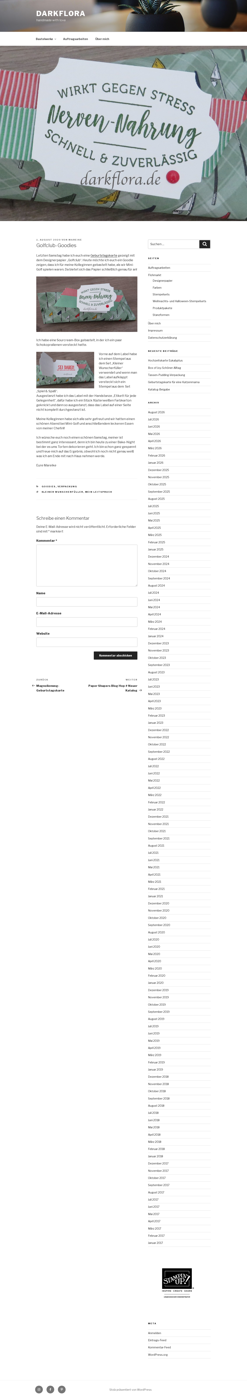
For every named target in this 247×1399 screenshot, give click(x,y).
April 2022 (154, 787)
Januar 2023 (155, 722)
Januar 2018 (155, 1156)
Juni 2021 (153, 860)
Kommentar (46, 541)
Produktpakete (162, 308)
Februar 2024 (156, 628)
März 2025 (155, 535)
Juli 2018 (153, 1112)
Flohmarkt (154, 275)
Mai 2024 (154, 607)
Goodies (49, 486)
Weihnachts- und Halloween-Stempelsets (179, 301)
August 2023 (156, 672)
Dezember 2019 (158, 990)
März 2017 (154, 1228)
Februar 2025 (156, 542)
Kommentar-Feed (159, 1347)
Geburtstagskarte (104, 255)
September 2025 (159, 491)
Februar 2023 (156, 715)
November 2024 (158, 564)
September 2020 (159, 925)
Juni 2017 (153, 1206)
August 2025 (156, 498)
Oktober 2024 (157, 571)
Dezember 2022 (158, 730)
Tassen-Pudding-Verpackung (166, 375)
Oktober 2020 (157, 917)
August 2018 (156, 1105)
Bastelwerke (44, 39)
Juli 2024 (153, 592)
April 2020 (154, 961)
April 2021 (154, 874)
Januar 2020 (156, 982)
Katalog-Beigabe (159, 389)
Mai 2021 (153, 867)
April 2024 (154, 614)
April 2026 (154, 441)
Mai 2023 (154, 694)
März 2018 (154, 1141)
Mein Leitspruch (99, 492)
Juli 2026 (153, 419)
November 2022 (158, 737)
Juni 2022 (154, 773)
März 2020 (155, 968)
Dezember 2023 (158, 643)
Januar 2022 (155, 809)
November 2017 (158, 1170)
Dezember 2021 (158, 816)
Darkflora (61, 13)
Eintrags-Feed (157, 1340)
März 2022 (155, 795)
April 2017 (154, 1221)
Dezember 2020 (158, 903)
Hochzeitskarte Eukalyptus (165, 360)
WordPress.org (158, 1354)
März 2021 (154, 881)
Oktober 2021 (157, 831)
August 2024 (156, 585)
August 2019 (156, 1019)
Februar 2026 (156, 455)
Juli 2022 (153, 766)
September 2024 (159, 578)
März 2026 (155, 448)
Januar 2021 (155, 896)
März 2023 (155, 708)
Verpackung (67, 486)
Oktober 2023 (157, 657)
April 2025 (154, 527)
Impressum (155, 330)
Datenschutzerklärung (162, 337)
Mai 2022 (154, 780)
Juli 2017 (153, 1199)
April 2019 (154, 1047)
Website (43, 633)
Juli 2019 (153, 1026)
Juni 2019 (154, 1033)
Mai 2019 (154, 1040)
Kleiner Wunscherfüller (62, 492)
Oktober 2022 (157, 744)
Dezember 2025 (158, 470)
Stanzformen (161, 314)
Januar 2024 (155, 636)
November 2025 (158, 477)
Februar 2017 (156, 1235)
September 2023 (159, 665)
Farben (157, 287)
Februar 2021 (156, 888)
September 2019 (159, 1011)
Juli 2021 (153, 852)
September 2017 (158, 1185)
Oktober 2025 (157, 484)
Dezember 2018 (158, 1076)
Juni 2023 (154, 686)
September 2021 (158, 838)
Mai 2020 (154, 954)
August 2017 (156, 1192)
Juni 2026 (154, 426)
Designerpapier (163, 280)
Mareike (75, 239)
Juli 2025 (153, 506)
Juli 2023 (153, 679)
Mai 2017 (153, 1214)
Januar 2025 (155, 549)
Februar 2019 (156, 1062)
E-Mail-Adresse (48, 613)
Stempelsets (161, 294)
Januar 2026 (155, 462)
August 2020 (156, 932)
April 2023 (154, 701)
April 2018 (154, 1134)
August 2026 (156, 412)
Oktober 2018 (157, 1091)
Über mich (102, 39)
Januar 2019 (155, 1069)
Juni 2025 (154, 513)
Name (40, 593)
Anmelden (154, 1333)
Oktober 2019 (157, 1004)
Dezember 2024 (158, 556)
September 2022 (159, 751)
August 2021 (156, 845)
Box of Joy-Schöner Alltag (164, 367)
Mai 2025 (154, 520)
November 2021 (158, 824)
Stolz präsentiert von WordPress (130, 1389)
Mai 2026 (154, 433)
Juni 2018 (154, 1120)
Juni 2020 (154, 946)
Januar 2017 (155, 1242)
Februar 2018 (156, 1149)
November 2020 (158, 910)
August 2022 (156, 758)
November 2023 (158, 650)
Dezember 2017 (158, 1163)
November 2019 (158, 997)
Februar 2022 (156, 802)
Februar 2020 (156, 975)
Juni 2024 (154, 600)
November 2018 (158, 1084)
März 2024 (155, 621)
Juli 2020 (153, 939)
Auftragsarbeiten (75, 39)
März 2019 (154, 1055)
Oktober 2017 (157, 1178)
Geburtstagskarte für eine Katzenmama (174, 382)
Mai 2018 (154, 1127)
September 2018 (159, 1098)
